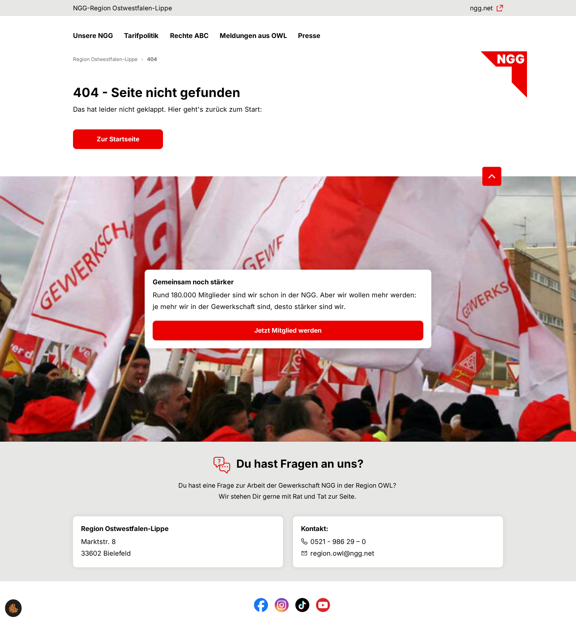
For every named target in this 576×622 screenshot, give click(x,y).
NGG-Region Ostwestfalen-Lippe (122, 8)
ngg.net (481, 8)
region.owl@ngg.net (342, 553)
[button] (94, 35)
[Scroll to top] (491, 176)
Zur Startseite (118, 139)
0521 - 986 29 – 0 (338, 542)
